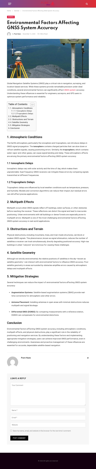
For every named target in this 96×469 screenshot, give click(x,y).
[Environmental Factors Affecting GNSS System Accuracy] (48, 58)
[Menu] (9, 3)
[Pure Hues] (48, 4)
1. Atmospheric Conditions (21, 108)
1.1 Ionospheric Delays (23, 111)
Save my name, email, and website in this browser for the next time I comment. (42, 431)
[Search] (86, 3)
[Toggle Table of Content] (31, 105)
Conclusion (15, 128)
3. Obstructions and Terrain (21, 119)
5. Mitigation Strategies (20, 125)
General (11, 17)
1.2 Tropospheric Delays (23, 114)
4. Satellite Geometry (19, 122)
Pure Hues (17, 34)
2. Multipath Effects (18, 116)
